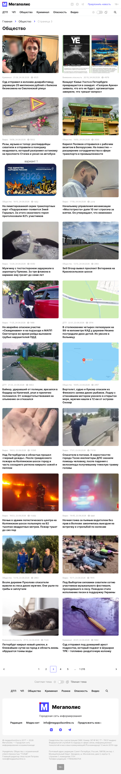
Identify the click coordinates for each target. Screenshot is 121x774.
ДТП (5, 12)
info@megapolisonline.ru (58, 722)
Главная (7, 21)
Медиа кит (33, 722)
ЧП (14, 12)
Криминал (43, 12)
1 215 (82, 669)
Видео (74, 12)
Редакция (16, 722)
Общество (25, 21)
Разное (66, 690)
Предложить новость (99, 4)
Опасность (60, 12)
